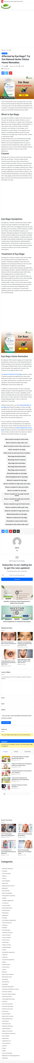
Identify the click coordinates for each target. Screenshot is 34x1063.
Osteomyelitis (5, 981)
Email (3, 703)
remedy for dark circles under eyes (17, 524)
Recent (16, 751)
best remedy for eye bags (17, 449)
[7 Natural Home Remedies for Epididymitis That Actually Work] (6, 780)
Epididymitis (5, 915)
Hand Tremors (5, 940)
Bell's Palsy (5, 883)
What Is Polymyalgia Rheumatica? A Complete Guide (24, 851)
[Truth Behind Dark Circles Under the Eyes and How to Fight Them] (8, 654)
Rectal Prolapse (6, 1013)
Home (4, 50)
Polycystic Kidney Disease (9, 994)
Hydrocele (4, 954)
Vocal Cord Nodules (7, 1053)
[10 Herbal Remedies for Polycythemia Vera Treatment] (6, 773)
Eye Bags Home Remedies (17, 463)
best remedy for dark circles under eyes (17, 446)
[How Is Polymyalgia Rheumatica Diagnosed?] (8, 828)
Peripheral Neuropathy (8, 986)
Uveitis (4, 1048)
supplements (5, 1038)
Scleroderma (5, 1021)
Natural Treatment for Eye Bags (17, 517)
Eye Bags (9, 50)
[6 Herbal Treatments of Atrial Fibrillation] (6, 787)
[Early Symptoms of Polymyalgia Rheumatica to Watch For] (8, 844)
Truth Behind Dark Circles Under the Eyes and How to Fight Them (8, 662)
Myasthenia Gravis (7, 976)
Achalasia (4, 871)
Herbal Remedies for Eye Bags (17, 473)
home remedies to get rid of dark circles (17, 504)
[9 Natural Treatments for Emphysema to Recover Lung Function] (6, 766)
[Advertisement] (17, 28)
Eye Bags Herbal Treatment (17, 460)
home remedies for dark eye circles (17, 487)
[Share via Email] (14, 531)
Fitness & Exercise (6, 922)
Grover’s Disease (6, 937)
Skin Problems (5, 1036)
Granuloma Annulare (7, 932)
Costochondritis (6, 905)
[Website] (17, 550)
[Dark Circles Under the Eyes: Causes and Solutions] (8, 636)
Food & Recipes (6, 930)
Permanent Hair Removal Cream (10, 989)
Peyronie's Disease (7, 991)
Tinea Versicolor (6, 1043)
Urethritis (4, 1045)
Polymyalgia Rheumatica (8, 999)
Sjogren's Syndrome (7, 1031)
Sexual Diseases (6, 1028)
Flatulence (5, 925)
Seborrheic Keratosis (7, 1026)
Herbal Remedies (6, 947)
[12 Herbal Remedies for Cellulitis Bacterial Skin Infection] (6, 759)
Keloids (4, 962)
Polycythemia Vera (7, 996)
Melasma (4, 972)
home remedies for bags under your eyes (17, 483)
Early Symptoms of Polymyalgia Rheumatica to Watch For (18, 1)
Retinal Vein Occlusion (7, 1016)
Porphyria (4, 1001)
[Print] (18, 531)
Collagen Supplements (8, 900)
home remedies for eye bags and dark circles (17, 494)
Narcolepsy (5, 979)
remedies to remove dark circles (17, 521)
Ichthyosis (4, 957)
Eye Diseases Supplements (9, 920)
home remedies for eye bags (17, 490)
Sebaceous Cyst (6, 1023)
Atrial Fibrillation (6, 881)
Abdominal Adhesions (7, 868)
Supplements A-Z (6, 1040)
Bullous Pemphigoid (7, 893)
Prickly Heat (5, 1011)
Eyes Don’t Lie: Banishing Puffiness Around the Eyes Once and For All (25, 643)
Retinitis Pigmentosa (7, 1018)
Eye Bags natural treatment (17, 470)
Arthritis (4, 878)
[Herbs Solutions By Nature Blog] (5, 6)
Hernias (4, 949)
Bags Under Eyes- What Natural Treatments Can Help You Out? (24, 661)
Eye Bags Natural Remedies (17, 466)
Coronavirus (5, 903)
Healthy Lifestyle (6, 944)
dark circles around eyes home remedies (17, 453)
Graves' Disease (6, 935)
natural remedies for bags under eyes (17, 511)
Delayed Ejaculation (7, 908)
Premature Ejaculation (7, 1006)
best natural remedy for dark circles (17, 439)
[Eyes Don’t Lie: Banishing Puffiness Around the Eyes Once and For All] (25, 636)
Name (3, 697)
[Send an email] (7, 66)
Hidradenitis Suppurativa (8, 952)
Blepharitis (5, 888)
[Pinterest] (10, 73)
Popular (5, 751)
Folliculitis (4, 927)
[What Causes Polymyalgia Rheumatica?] (25, 828)
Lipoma (4, 969)
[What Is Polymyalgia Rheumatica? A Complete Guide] (25, 844)
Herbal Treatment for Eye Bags (17, 480)
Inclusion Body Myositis (8, 959)
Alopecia (4, 876)
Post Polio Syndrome (7, 1004)
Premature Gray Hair (7, 1008)
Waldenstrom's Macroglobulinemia (11, 1055)
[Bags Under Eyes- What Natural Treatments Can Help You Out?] (25, 653)
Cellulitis (4, 898)
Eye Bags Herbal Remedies (17, 456)
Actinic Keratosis (6, 873)
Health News (5, 942)
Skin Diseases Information (8, 1033)
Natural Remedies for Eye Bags (17, 514)
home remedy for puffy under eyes (17, 507)
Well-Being (5, 1058)
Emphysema (5, 913)
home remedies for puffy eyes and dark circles (17, 499)
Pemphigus (5, 984)
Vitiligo (4, 1050)
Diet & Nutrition (6, 910)
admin (5, 66)
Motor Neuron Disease (8, 974)
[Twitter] (6, 73)
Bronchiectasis (6, 890)
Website (3, 709)
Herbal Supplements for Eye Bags (17, 477)
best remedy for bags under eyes (17, 442)
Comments (28, 751)
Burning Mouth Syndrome (8, 895)
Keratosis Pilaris (6, 964)
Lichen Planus (5, 967)
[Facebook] (3, 73)
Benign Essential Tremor (8, 885)
